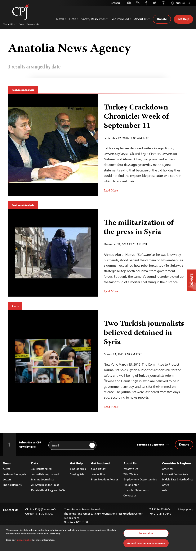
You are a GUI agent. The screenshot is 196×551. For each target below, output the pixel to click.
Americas (167, 469)
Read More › (111, 190)
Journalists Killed (41, 469)
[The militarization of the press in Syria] (53, 252)
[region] (98, 538)
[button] (189, 3)
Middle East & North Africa (177, 479)
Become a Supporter (150, 444)
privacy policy (24, 540)
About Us (130, 463)
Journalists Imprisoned (45, 474)
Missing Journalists (42, 479)
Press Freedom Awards (104, 479)
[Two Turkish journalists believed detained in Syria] (53, 361)
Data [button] (72, 19)
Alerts (15, 306)
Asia (164, 490)
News (7, 463)
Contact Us (129, 495)
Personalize (146, 533)
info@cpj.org (185, 509)
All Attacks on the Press (45, 485)
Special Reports (12, 485)
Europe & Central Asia (175, 474)
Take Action (98, 474)
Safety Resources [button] (93, 19)
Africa (165, 485)
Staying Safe (77, 474)
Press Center (131, 485)
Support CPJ (98, 469)
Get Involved (100, 463)
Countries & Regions (176, 463)
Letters (7, 479)
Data (34, 463)
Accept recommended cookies (146, 543)
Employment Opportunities (140, 479)
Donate (162, 19)
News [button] (60, 19)
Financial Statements (136, 490)
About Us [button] (141, 19)
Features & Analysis (23, 90)
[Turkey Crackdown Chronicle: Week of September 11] (53, 145)
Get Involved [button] (120, 19)
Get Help (183, 19)
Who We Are (130, 474)
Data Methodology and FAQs (48, 490)
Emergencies (78, 469)
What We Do (130, 469)
